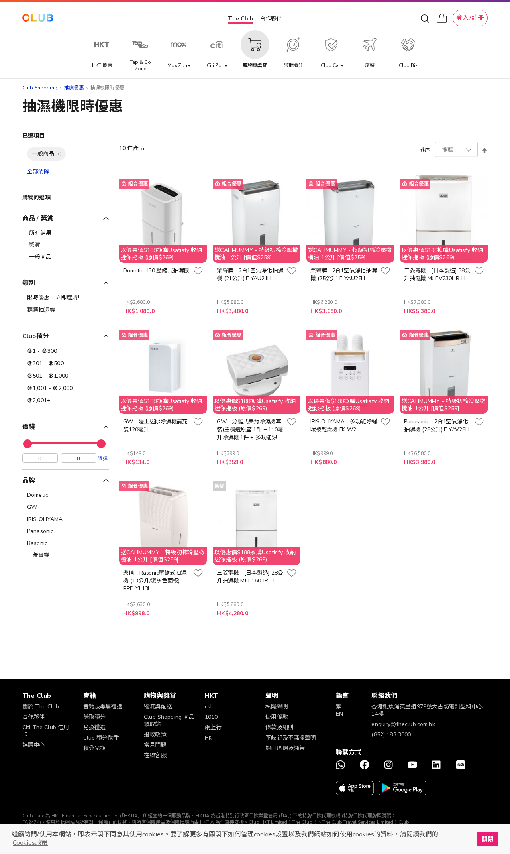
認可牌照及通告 (285, 748)
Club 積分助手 (101, 738)
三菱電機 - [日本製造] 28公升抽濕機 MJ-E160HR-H (250, 576)
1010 (211, 717)
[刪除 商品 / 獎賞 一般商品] (58, 154)
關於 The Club (40, 706)
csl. (209, 706)
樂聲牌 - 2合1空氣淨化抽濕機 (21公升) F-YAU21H (250, 274)
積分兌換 (94, 748)
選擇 (103, 458)
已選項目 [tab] (33, 136)
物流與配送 (158, 706)
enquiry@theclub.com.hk (403, 724)
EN (339, 714)
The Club (240, 18)
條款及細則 (279, 727)
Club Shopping (39, 88)
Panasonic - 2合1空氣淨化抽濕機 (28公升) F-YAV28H (436, 425)
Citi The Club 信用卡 (45, 731)
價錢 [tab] (28, 427)
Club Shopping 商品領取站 (169, 720)
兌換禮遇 (94, 727)
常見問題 (155, 745)
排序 (424, 149)
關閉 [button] (487, 839)
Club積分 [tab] (35, 336)
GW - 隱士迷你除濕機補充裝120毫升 (155, 425)
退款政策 (155, 734)
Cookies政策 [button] (30, 842)
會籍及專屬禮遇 (103, 706)
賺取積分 (94, 717)
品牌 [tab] (28, 480)
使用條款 (276, 717)
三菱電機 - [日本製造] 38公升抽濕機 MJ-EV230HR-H (437, 274)
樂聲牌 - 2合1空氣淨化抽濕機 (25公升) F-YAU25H (343, 274)
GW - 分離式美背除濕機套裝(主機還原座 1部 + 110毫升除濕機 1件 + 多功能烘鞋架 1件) (250, 430)
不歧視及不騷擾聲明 (290, 738)
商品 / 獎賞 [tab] (37, 218)
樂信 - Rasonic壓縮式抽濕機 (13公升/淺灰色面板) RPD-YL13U (154, 580)
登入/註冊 (470, 18)
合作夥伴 (271, 18)
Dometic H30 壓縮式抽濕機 (156, 270)
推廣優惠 (74, 88)
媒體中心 (33, 745)
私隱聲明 (276, 706)
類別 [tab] (28, 283)
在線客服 (155, 755)
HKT (210, 738)
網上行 (213, 727)
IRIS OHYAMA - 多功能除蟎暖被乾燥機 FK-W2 (343, 425)
